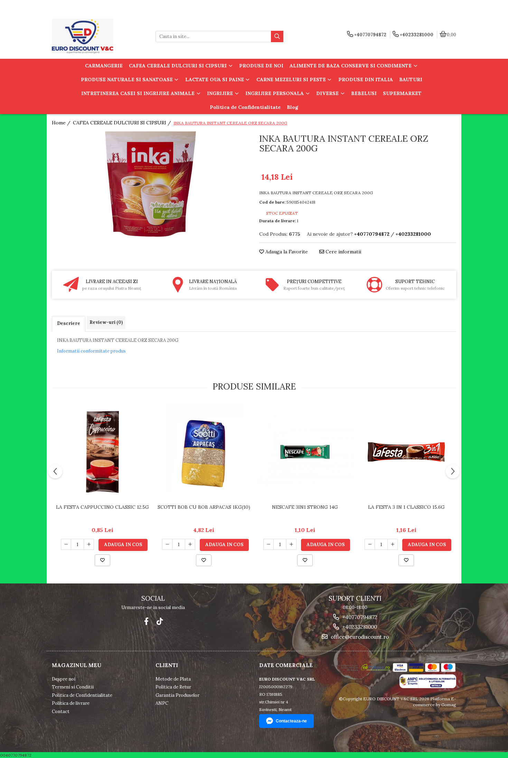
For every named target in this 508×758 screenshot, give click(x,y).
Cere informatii (342, 252)
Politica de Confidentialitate (245, 107)
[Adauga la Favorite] (102, 560)
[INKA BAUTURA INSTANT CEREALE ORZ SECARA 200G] (150, 184)
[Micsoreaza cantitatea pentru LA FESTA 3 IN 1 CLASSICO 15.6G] (370, 544)
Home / (62, 123)
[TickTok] (159, 621)
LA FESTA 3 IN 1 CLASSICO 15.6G (406, 507)
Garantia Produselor (177, 695)
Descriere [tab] (68, 323)
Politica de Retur (173, 687)
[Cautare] (277, 36)
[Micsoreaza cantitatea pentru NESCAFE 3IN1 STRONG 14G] (268, 544)
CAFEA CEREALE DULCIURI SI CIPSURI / (122, 123)
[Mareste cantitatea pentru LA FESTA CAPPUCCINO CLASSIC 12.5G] (89, 544)
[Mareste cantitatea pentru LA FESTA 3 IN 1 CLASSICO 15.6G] (392, 544)
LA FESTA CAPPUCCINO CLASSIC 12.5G (102, 507)
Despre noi (63, 679)
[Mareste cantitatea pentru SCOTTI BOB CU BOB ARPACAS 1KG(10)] (190, 544)
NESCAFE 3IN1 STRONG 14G (305, 507)
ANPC (162, 703)
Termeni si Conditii (73, 687)
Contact (60, 711)
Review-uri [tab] (106, 322)
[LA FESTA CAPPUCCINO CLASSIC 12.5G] (102, 452)
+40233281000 (359, 627)
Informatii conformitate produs (91, 351)
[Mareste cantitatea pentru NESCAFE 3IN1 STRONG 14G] (291, 544)
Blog (292, 107)
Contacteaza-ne (291, 721)
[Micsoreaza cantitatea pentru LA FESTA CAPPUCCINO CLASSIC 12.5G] (66, 544)
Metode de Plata (173, 679)
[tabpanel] (150, 184)
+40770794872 (359, 617)
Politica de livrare (71, 703)
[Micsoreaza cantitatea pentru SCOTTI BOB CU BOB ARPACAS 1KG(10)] (167, 544)
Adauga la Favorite (286, 252)
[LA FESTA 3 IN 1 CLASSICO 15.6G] (406, 452)
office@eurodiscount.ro (359, 637)
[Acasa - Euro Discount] (95, 36)
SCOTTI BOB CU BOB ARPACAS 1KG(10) (204, 507)
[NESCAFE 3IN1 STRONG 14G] (305, 452)
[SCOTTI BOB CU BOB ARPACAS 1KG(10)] (203, 452)
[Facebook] (146, 621)
